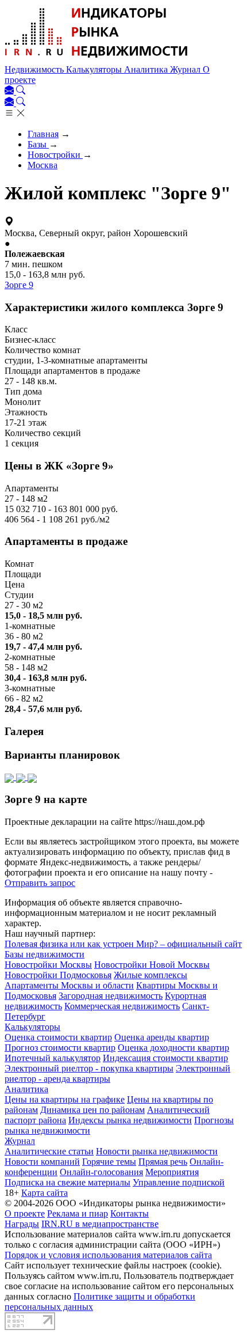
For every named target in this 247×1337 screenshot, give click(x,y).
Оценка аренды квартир (161, 1037)
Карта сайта (44, 1193)
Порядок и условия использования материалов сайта (108, 1255)
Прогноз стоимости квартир (60, 1047)
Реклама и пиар (77, 1213)
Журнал (186, 69)
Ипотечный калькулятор (53, 1058)
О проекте (25, 1213)
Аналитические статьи (49, 1151)
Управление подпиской (179, 1182)
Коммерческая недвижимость (122, 1006)
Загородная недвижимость (111, 996)
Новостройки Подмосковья (58, 975)
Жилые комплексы (150, 975)
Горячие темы (109, 1161)
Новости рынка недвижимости (157, 1151)
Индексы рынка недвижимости (130, 1120)
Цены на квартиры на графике (65, 1099)
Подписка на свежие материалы (67, 1182)
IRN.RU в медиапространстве (100, 1224)
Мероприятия (172, 1172)
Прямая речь (162, 1161)
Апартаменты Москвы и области (69, 985)
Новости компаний (42, 1161)
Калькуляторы (95, 69)
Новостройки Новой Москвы (152, 964)
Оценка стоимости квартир (58, 1037)
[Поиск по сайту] (20, 91)
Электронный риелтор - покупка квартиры (89, 1068)
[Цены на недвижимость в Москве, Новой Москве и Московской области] (96, 59)
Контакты (129, 1213)
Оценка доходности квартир (173, 1047)
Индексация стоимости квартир (165, 1058)
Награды (22, 1224)
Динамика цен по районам (92, 1110)
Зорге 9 (19, 285)
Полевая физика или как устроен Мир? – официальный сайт (123, 944)
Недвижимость (35, 69)
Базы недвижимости (44, 954)
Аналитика (147, 69)
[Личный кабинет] (10, 91)
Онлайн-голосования (101, 1172)
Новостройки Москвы (48, 964)
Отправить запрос (40, 883)
